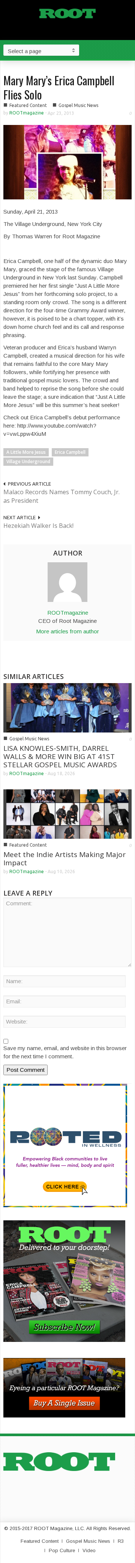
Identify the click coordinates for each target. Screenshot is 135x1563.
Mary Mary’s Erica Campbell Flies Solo (58, 87)
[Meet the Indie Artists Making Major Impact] (67, 813)
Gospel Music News (78, 105)
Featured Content (28, 105)
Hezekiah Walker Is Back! (38, 525)
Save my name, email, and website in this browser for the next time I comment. (65, 1052)
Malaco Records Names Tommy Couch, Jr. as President (61, 496)
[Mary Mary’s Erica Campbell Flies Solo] (67, 161)
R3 (121, 1541)
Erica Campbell (70, 452)
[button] (127, 49)
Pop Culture (62, 1550)
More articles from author (67, 631)
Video (89, 1550)
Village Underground (28, 461)
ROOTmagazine (26, 112)
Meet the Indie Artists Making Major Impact (64, 859)
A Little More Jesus (26, 452)
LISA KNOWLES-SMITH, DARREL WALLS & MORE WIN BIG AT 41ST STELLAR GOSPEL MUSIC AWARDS (60, 756)
